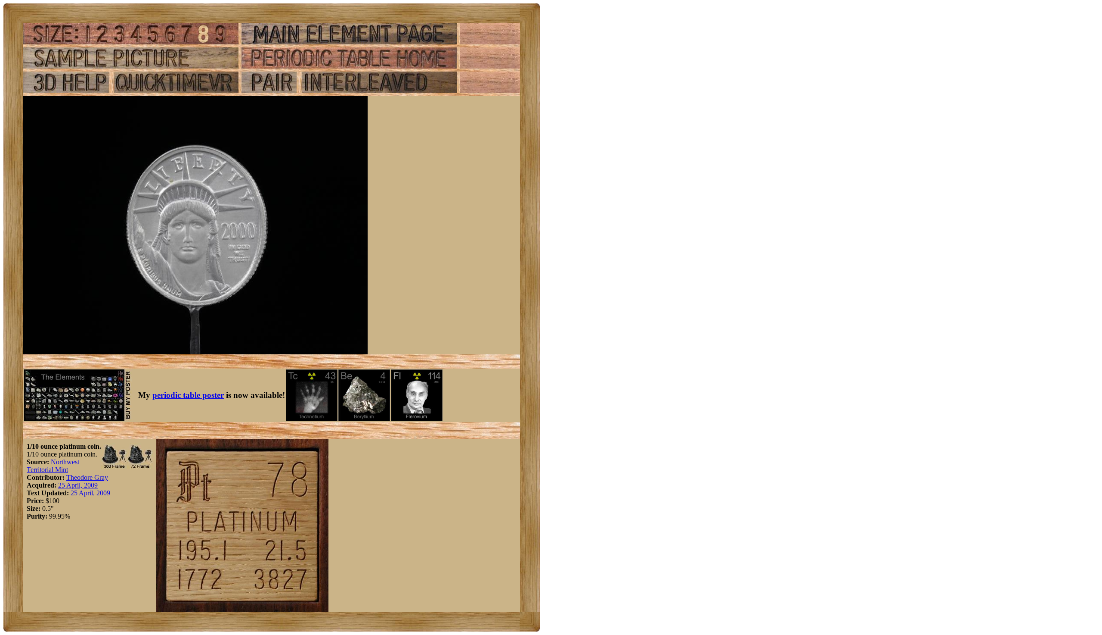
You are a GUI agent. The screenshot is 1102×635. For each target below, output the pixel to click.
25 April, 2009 (78, 485)
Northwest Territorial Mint (53, 465)
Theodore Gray (87, 477)
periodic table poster (188, 395)
